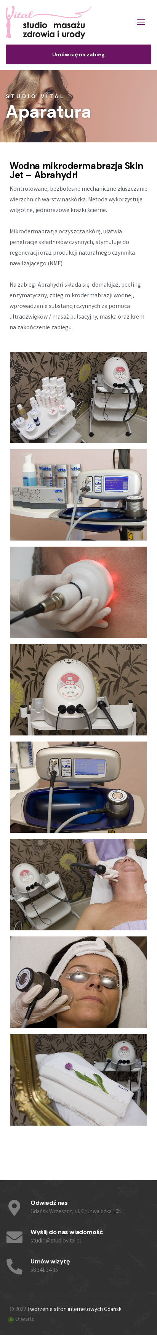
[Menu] (141, 22)
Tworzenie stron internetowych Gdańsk (74, 1310)
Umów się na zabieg (78, 54)
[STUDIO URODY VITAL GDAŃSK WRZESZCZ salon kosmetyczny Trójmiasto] (48, 22)
